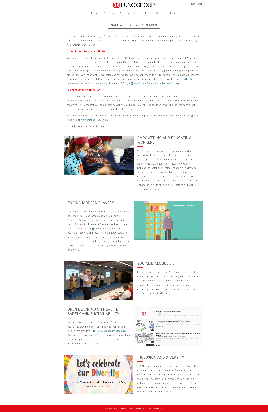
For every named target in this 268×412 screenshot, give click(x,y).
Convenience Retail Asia (94, 120)
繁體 (193, 4)
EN (186, 4)
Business (108, 13)
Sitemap (150, 408)
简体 (200, 4)
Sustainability (127, 13)
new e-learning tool (105, 228)
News (173, 13)
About (94, 13)
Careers (160, 13)
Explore (145, 13)
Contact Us (158, 408)
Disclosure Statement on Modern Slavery (156, 83)
